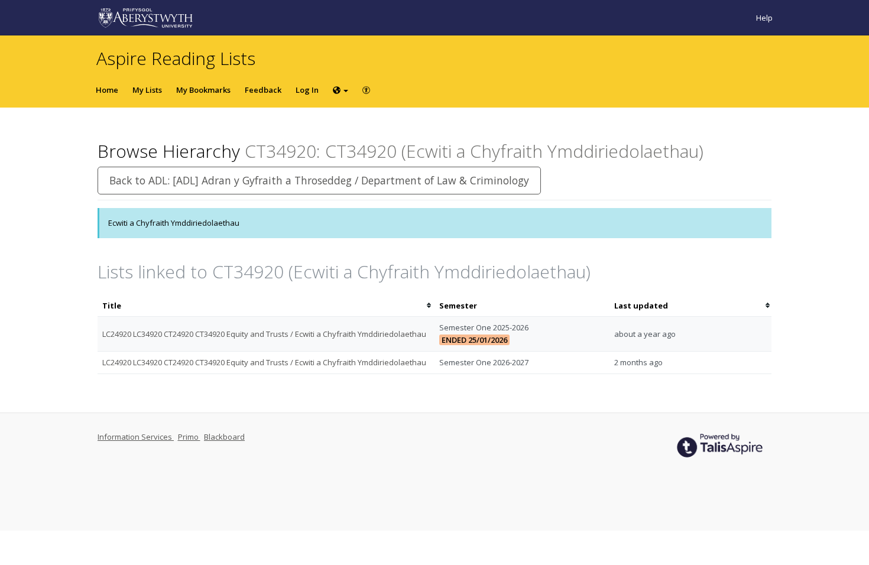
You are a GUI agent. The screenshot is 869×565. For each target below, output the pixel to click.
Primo (189, 436)
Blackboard (224, 436)
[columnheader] (266, 306)
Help (764, 17)
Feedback (263, 90)
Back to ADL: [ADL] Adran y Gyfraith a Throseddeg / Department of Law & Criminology (319, 180)
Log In (307, 90)
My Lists (147, 90)
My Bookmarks (203, 90)
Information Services (136, 436)
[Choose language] (340, 90)
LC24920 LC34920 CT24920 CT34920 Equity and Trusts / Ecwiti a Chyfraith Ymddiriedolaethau (264, 334)
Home (107, 90)
